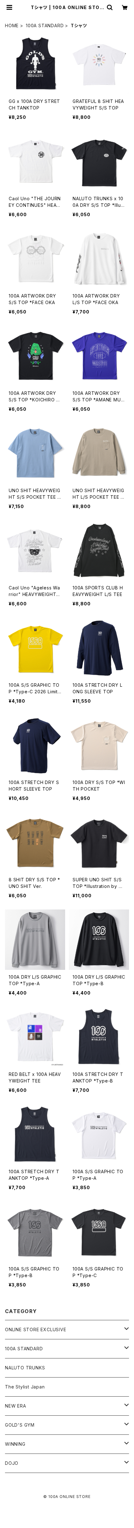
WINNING (15, 1444)
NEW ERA (15, 1405)
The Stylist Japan (25, 1386)
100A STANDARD (45, 25)
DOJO (11, 1463)
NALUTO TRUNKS (25, 1367)
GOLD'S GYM (20, 1425)
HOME (12, 25)
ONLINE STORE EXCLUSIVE (35, 1329)
